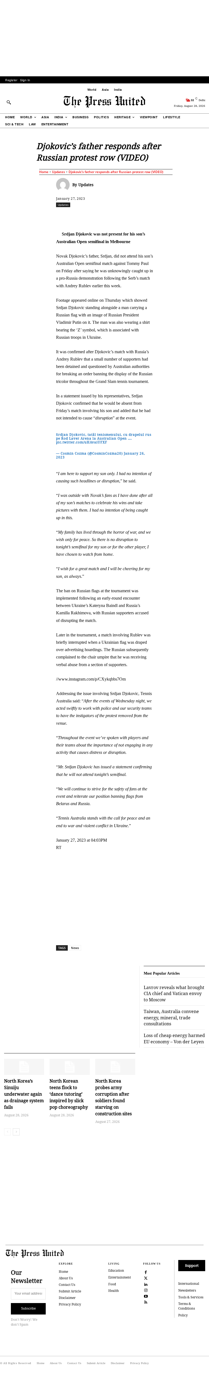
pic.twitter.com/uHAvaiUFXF (81, 442)
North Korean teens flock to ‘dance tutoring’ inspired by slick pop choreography (69, 1094)
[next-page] (16, 1131)
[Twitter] (146, 1277)
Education (116, 1270)
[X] (107, 216)
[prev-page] (7, 1131)
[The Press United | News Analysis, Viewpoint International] (104, 102)
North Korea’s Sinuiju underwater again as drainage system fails (24, 1094)
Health (113, 1290)
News (75, 948)
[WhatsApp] (132, 216)
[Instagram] (146, 1290)
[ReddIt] (119, 216)
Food (112, 1284)
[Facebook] (94, 216)
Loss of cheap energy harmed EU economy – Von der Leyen (174, 1038)
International (188, 1283)
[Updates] (64, 185)
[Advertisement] (104, 38)
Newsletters (187, 1290)
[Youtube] (146, 1296)
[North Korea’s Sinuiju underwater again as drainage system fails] (24, 1067)
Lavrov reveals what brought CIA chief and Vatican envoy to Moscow (174, 993)
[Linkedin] (144, 216)
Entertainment (119, 1277)
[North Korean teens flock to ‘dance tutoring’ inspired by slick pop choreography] (70, 1067)
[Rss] (146, 1302)
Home (43, 172)
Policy (183, 1315)
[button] (9, 102)
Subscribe (28, 1308)
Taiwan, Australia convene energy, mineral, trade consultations (171, 1017)
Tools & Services (190, 1297)
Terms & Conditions (186, 1306)
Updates (58, 172)
